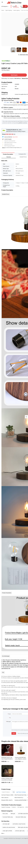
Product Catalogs (22, 792)
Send (14, 733)
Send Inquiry (14, 75)
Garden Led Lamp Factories (9, 827)
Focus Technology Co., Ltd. (18, 838)
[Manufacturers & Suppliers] (14, 2)
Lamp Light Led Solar (7, 830)
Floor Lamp (5, 813)
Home (2, 10)
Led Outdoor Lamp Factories (19, 824)
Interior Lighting (16, 10)
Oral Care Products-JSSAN (7, 795)
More (2, 833)
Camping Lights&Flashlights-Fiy (21, 800)
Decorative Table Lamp (21, 817)
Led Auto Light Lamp (19, 830)
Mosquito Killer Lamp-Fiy (6, 800)
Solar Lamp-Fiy (4, 797)
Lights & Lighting (8, 10)
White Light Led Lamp (23, 827)
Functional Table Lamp (8, 817)
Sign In (3, 147)
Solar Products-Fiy (19, 797)
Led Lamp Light (6, 824)
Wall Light (13, 813)
